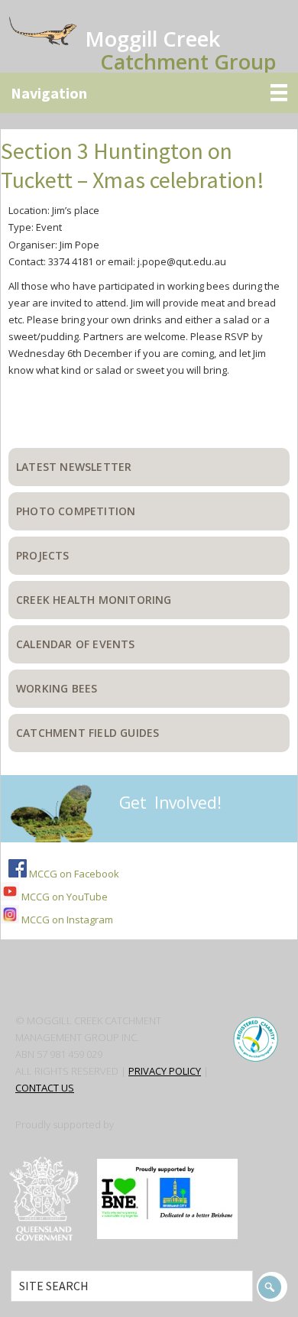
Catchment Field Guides (87, 732)
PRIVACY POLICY (164, 1071)
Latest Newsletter (73, 466)
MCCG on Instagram (66, 919)
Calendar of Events (75, 644)
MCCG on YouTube (63, 896)
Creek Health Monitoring (94, 599)
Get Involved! (170, 802)
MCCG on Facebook (73, 874)
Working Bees (56, 688)
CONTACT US (44, 1088)
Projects (43, 555)
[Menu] (149, 93)
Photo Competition (75, 511)
